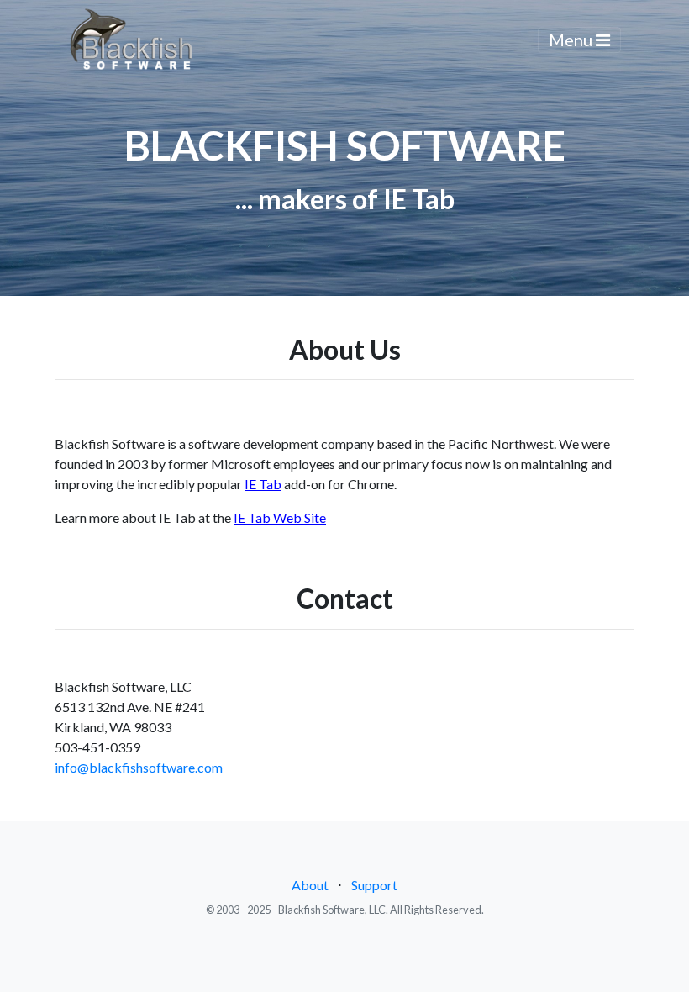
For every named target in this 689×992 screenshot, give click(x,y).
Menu (572, 39)
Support (374, 885)
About (310, 885)
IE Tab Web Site (280, 517)
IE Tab (263, 484)
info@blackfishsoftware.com (139, 767)
